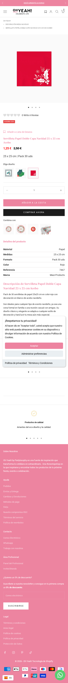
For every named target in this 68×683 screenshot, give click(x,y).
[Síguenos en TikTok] (30, 652)
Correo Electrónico (11, 538)
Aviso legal (8, 628)
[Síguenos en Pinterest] (22, 652)
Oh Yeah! (7, 21)
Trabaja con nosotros (13, 548)
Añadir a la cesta (34, 203)
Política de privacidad (16, 363)
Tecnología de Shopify (42, 661)
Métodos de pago (11, 502)
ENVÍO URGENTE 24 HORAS (34, 3)
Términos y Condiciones (40, 363)
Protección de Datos (12, 644)
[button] (17, 132)
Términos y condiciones (14, 623)
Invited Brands (10, 568)
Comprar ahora (33, 212)
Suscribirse (16, 606)
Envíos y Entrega (10, 491)
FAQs (5, 507)
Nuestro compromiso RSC (15, 512)
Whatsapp (8, 543)
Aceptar (34, 345)
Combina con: (9, 220)
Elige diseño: (9, 164)
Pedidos (7, 486)
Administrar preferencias (34, 353)
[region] (34, 421)
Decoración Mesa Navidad (17, 24)
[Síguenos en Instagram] (13, 652)
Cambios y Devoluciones (14, 496)
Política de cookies (12, 633)
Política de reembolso (13, 522)
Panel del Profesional (13, 563)
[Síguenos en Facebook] (5, 652)
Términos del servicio (13, 517)
